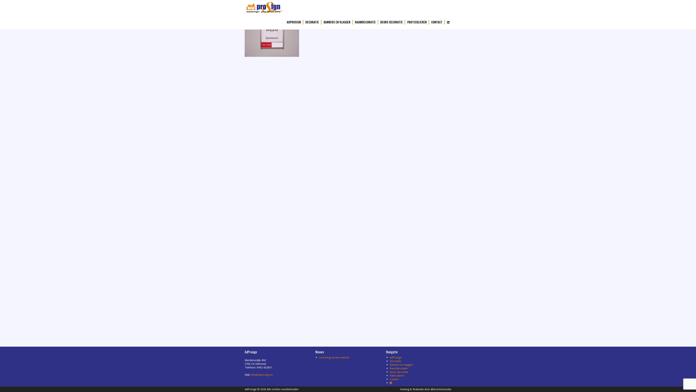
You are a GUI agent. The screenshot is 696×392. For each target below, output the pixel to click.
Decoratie (312, 22)
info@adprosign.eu (262, 374)
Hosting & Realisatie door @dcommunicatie (425, 389)
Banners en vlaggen (337, 22)
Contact (436, 22)
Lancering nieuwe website (334, 357)
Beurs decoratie (391, 22)
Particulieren (417, 22)
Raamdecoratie (365, 22)
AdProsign (294, 22)
